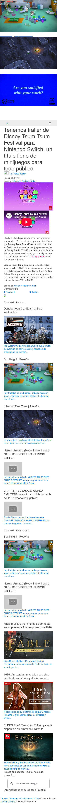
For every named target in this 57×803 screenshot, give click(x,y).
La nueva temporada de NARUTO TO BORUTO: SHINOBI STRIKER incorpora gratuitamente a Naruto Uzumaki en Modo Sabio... (27, 480)
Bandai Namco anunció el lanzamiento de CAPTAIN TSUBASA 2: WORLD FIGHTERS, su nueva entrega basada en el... (26, 520)
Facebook (10, 292)
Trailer (33, 180)
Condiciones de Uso (30, 798)
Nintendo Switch (28, 285)
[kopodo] (7, 123)
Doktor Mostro (7, 801)
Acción (17, 285)
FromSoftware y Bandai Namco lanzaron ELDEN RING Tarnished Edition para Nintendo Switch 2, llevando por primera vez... (27, 765)
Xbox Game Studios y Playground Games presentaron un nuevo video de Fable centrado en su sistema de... (28, 664)
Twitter (34, 292)
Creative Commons (9, 798)
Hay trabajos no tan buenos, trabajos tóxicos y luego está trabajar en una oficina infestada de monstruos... (26, 396)
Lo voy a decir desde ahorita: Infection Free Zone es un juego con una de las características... (27, 441)
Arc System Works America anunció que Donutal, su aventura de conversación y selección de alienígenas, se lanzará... (27, 348)
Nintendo (17, 180)
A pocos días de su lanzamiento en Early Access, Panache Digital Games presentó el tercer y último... (27, 714)
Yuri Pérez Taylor (17, 173)
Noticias (25, 180)
